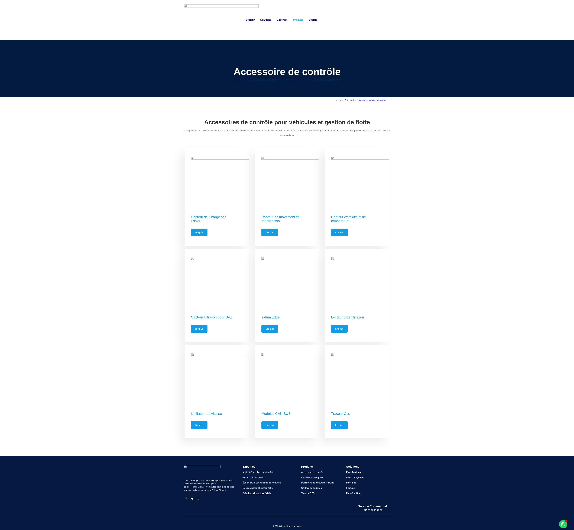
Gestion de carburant (252, 477)
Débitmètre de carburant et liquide (317, 482)
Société (313, 20)
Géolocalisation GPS (256, 493)
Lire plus (199, 232)
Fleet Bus (351, 482)
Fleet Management (355, 477)
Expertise (282, 20)
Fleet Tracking (353, 472)
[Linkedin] (192, 499)
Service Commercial (372, 506)
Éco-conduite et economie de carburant (261, 482)
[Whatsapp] (198, 499)
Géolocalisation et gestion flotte (257, 488)
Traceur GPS (308, 493)
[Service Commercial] (372, 499)
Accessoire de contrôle (372, 100)
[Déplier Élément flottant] (563, 524)
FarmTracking (353, 493)
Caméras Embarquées (312, 477)
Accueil (340, 100)
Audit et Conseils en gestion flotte (258, 472)
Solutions (265, 20)
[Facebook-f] (186, 499)
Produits (298, 20)
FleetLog (350, 488)
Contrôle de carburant (311, 488)
